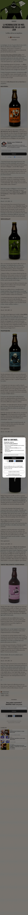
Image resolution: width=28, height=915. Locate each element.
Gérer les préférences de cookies (14, 474)
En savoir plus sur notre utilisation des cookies (14, 475)
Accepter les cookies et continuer (14, 471)
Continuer (14, 458)
